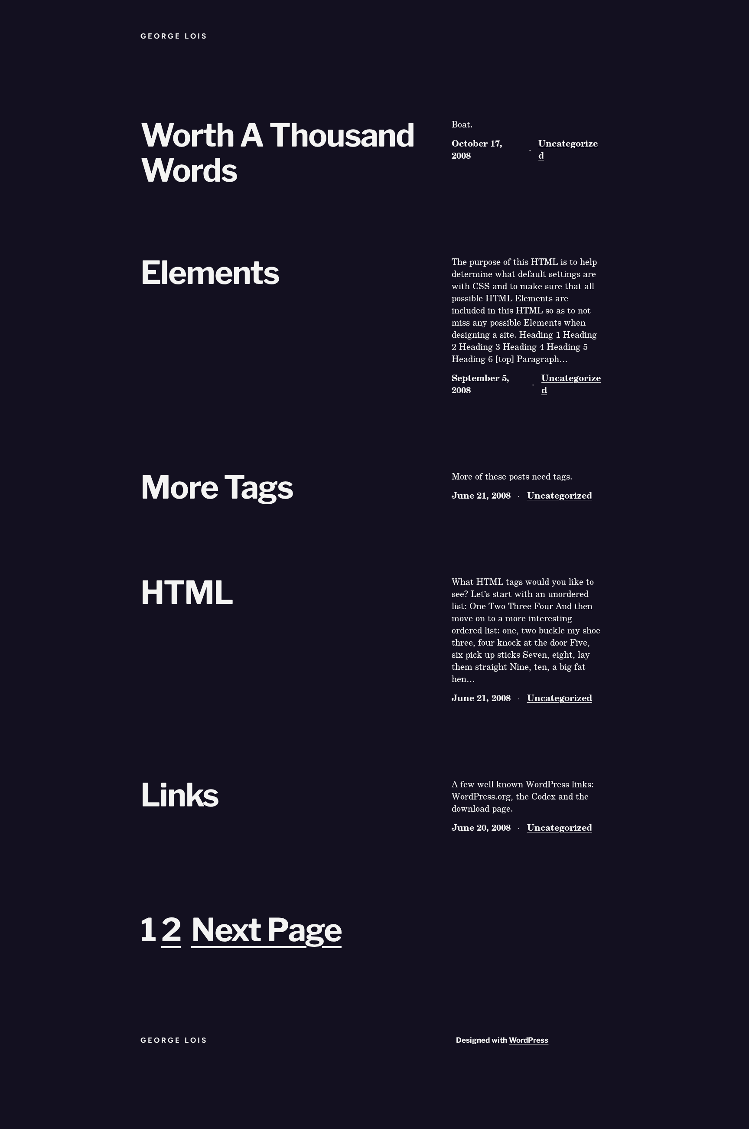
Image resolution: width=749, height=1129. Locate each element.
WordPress (528, 1040)
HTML (186, 592)
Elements (209, 272)
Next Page (266, 929)
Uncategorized (568, 149)
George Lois (174, 36)
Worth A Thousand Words (277, 153)
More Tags (216, 487)
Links (179, 795)
